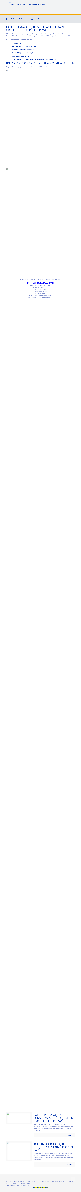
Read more (70, 1135)
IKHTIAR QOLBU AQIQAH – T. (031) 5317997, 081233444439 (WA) (53, 1147)
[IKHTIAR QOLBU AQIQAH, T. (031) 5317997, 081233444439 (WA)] (28, 4)
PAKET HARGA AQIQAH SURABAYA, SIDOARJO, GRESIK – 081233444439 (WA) (53, 1118)
